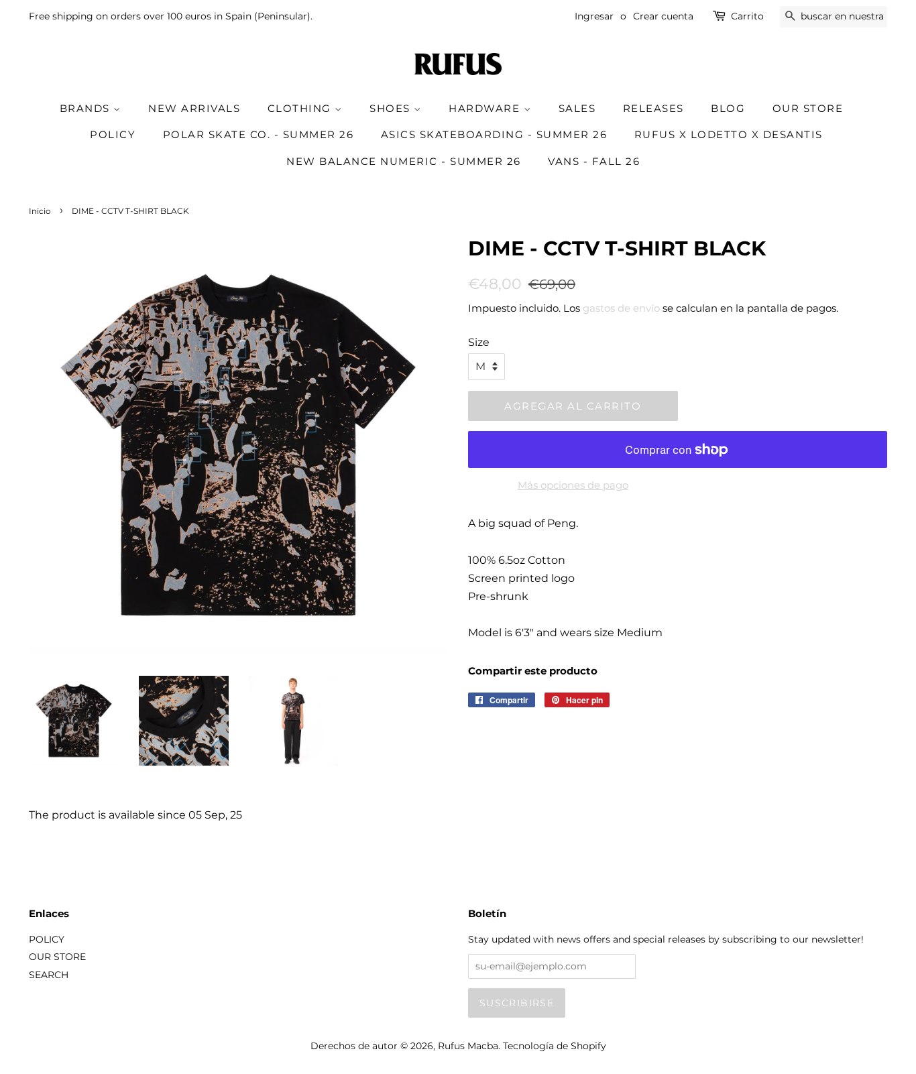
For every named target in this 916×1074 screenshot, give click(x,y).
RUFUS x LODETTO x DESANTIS (728, 134)
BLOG (728, 108)
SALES (577, 108)
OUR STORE (808, 108)
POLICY (112, 134)
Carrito (747, 16)
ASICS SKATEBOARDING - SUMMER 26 (494, 134)
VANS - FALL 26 (594, 161)
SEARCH (48, 974)
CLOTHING (301, 108)
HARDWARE (486, 108)
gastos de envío (621, 308)
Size (479, 342)
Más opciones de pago (573, 485)
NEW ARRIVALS (194, 108)
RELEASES (653, 108)
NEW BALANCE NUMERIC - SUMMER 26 (403, 161)
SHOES (391, 108)
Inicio (40, 211)
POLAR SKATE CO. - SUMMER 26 (258, 134)
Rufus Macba (468, 1045)
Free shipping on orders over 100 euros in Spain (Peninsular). (170, 16)
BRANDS (87, 108)
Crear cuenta (663, 16)
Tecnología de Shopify (554, 1045)
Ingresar (594, 16)
